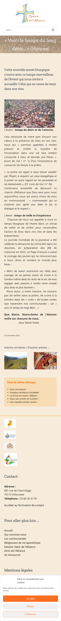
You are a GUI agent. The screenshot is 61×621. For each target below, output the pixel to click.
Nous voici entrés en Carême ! (24, 398)
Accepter (30, 598)
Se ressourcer (12, 555)
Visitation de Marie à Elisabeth (24, 392)
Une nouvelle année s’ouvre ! (23, 402)
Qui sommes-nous (15, 534)
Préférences (30, 614)
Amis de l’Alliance (14, 550)
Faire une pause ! (18, 389)
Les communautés (15, 538)
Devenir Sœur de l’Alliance (19, 546)
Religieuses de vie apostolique (22, 542)
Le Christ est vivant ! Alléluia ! (24, 395)
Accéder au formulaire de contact (24, 505)
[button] (6, 360)
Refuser (30, 606)
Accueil (8, 530)
